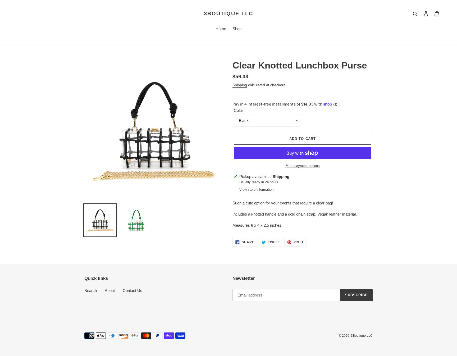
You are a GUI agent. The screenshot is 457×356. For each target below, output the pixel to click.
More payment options (303, 166)
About (110, 290)
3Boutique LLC (228, 13)
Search (90, 290)
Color (238, 110)
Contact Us (132, 290)
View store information (256, 189)
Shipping (239, 85)
